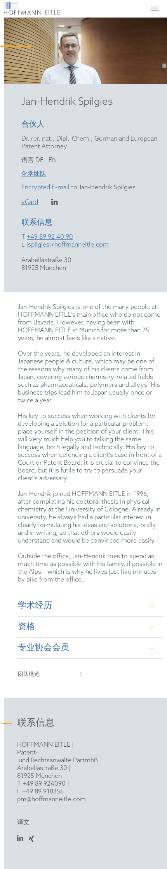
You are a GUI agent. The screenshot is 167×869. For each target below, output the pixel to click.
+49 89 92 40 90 (50, 237)
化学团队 (33, 174)
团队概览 (29, 674)
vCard (29, 202)
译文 (23, 822)
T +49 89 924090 (41, 784)
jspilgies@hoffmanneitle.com (67, 245)
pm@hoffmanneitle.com (51, 799)
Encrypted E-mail (45, 187)
